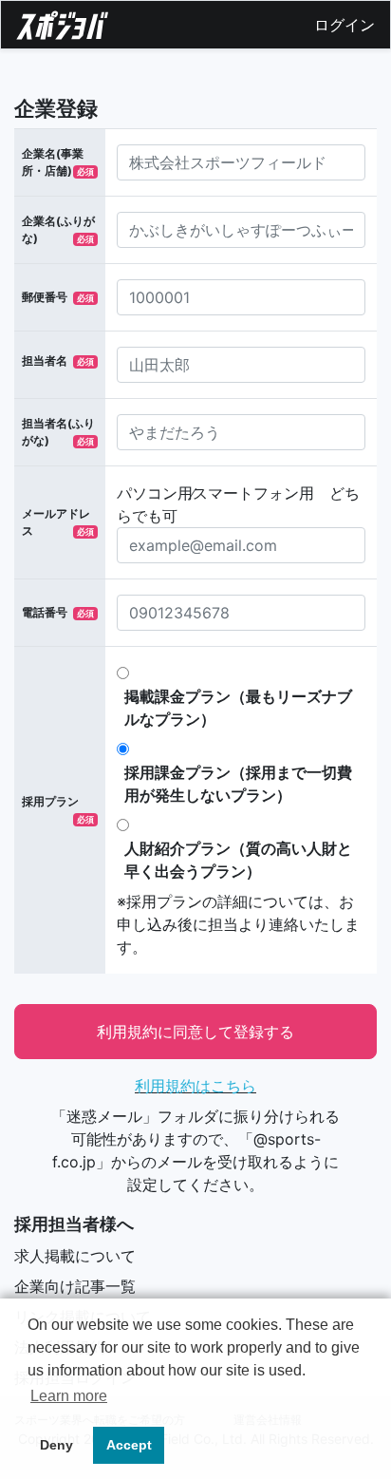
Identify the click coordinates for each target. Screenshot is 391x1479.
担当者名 (44, 360)
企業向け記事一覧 (75, 1286)
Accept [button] (129, 1444)
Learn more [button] (68, 1396)
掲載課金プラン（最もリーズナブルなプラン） (238, 708)
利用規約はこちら (195, 1085)
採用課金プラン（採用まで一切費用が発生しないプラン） (238, 784)
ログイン (344, 24)
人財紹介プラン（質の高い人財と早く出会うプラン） (238, 860)
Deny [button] (56, 1444)
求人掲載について (75, 1255)
